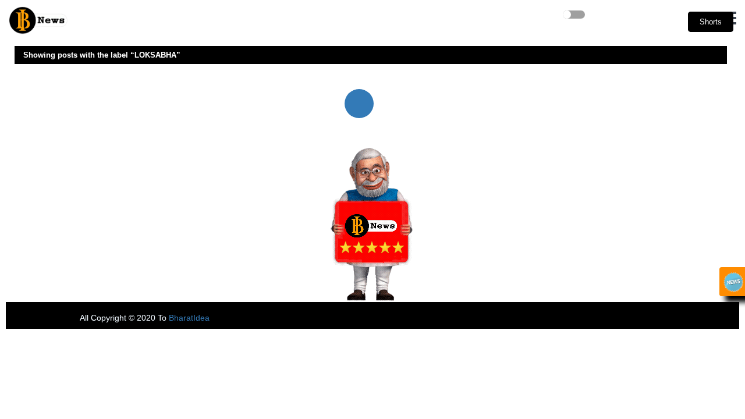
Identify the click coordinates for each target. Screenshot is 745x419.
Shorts (711, 21)
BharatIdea (189, 317)
